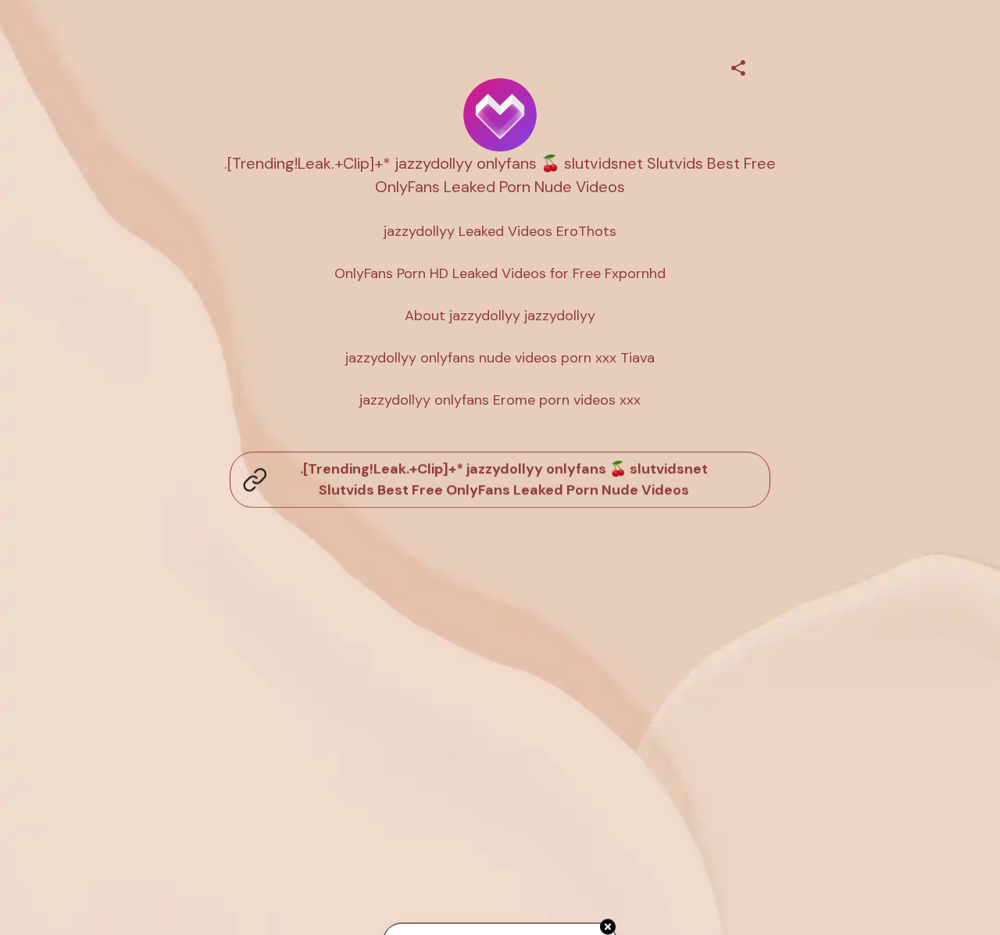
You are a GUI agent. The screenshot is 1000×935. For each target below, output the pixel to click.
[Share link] (738, 65)
